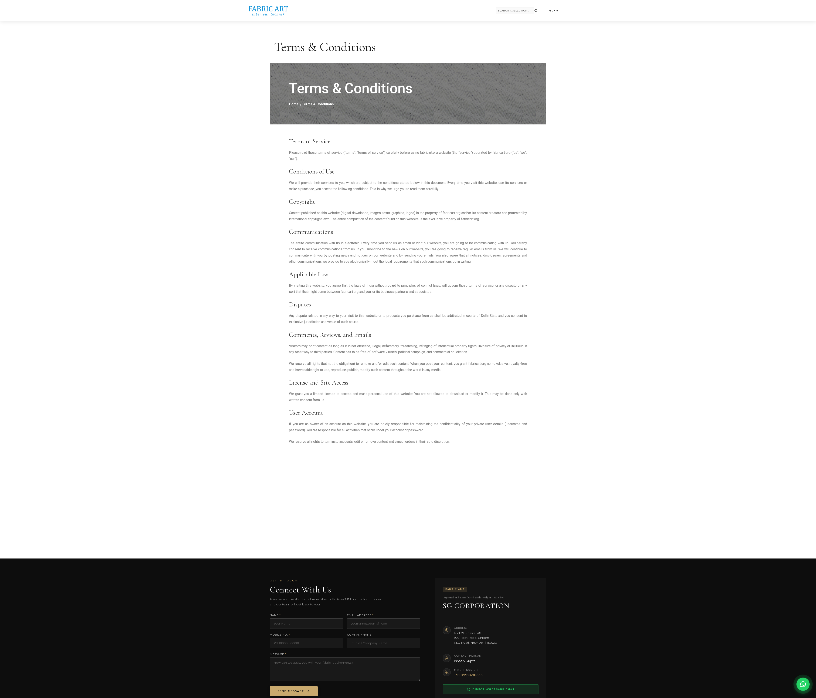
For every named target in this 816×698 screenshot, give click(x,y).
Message (278, 654)
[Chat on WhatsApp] (803, 684)
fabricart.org (429, 153)
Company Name (359, 634)
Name (275, 615)
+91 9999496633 (468, 675)
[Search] (536, 10)
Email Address (360, 615)
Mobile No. (280, 634)
